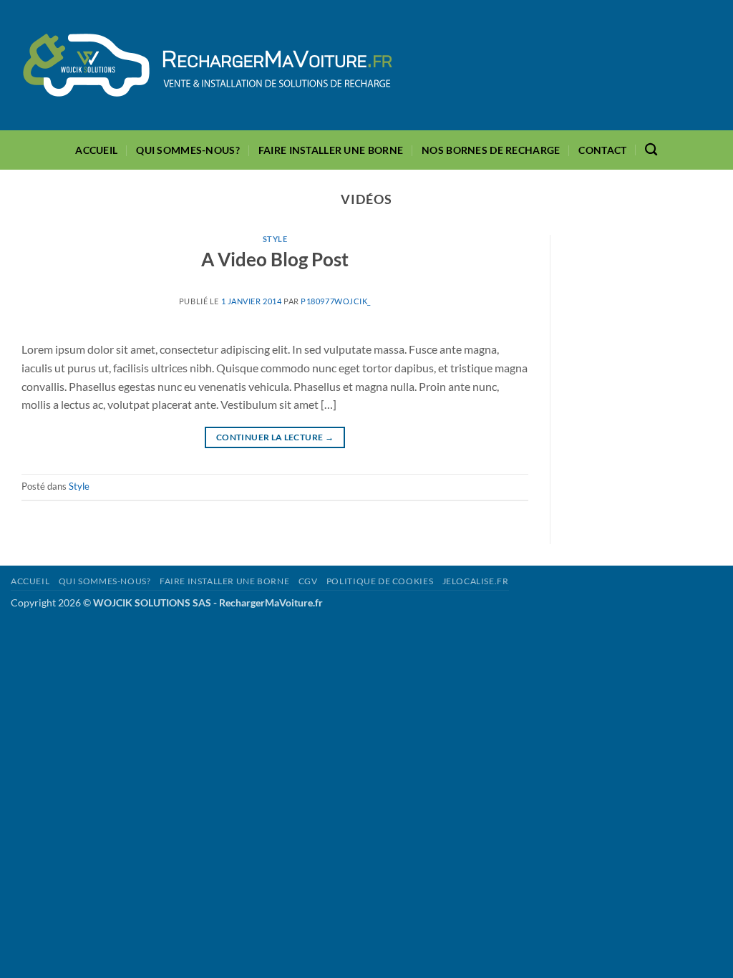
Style (275, 238)
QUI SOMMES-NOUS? (188, 150)
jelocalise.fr (475, 581)
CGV (308, 581)
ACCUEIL (96, 150)
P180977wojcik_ (336, 301)
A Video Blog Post (275, 259)
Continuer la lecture (275, 437)
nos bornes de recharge (491, 150)
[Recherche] (651, 150)
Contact (602, 150)
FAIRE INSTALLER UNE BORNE (330, 150)
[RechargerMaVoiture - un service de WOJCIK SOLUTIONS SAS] (207, 65)
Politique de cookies (379, 581)
